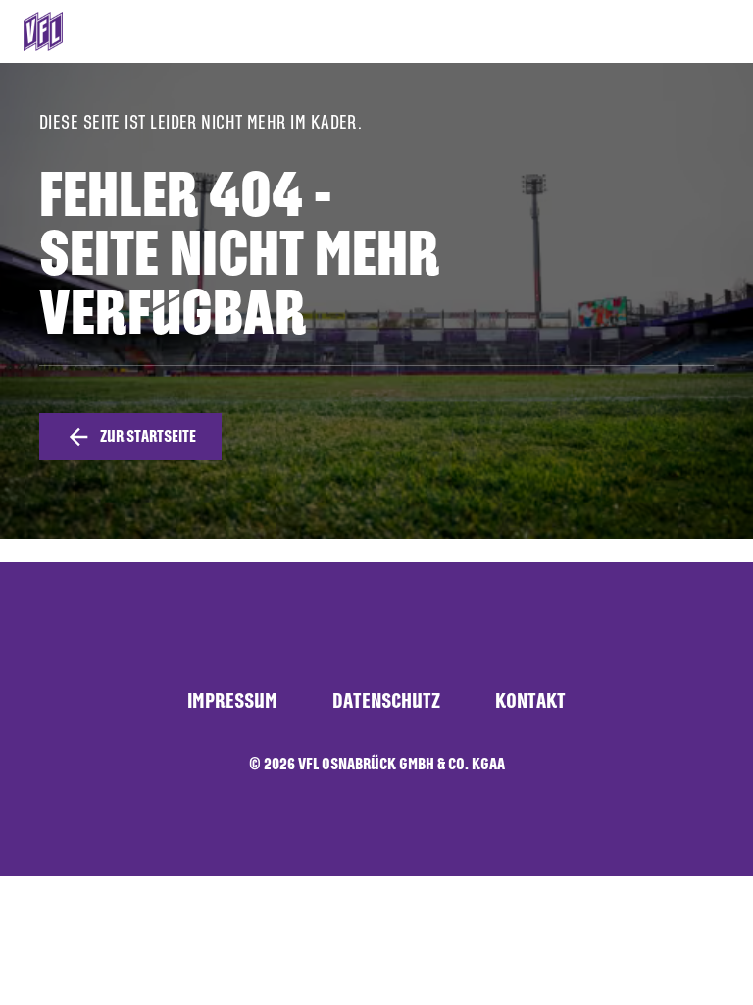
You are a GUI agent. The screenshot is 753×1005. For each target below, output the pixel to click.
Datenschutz (386, 700)
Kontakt (530, 700)
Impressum (232, 700)
